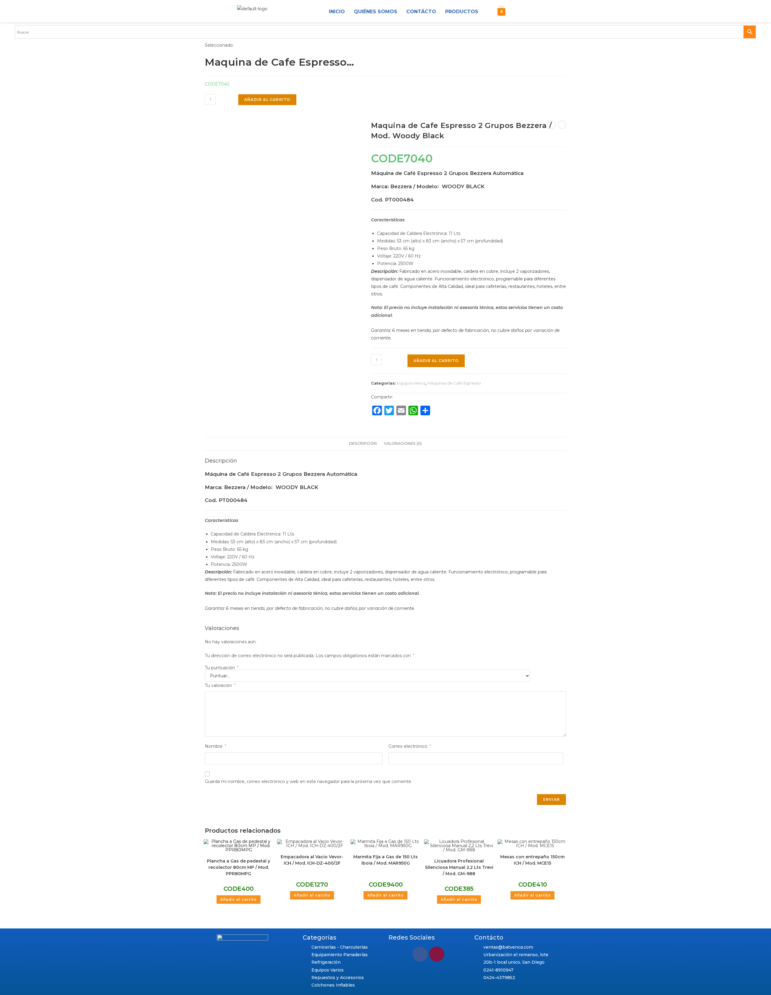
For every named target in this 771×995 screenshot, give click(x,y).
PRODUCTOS (461, 11)
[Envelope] (530, 12)
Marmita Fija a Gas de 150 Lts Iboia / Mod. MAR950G (385, 860)
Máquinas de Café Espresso (454, 383)
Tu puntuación (222, 668)
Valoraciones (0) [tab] (403, 443)
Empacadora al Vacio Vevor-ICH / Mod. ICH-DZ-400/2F (312, 860)
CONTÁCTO (421, 11)
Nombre (215, 746)
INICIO (337, 11)
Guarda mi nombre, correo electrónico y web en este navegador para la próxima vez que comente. (308, 781)
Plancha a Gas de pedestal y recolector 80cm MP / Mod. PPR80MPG (238, 867)
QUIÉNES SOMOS (375, 11)
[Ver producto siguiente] (562, 124)
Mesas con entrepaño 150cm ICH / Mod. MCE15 (532, 860)
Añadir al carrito (267, 99)
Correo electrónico (410, 746)
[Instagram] (516, 12)
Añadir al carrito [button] (238, 899)
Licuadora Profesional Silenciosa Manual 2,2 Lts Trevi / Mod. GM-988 (459, 867)
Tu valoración (220, 685)
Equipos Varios (411, 383)
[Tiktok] (545, 12)
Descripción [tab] (363, 443)
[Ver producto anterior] (551, 124)
